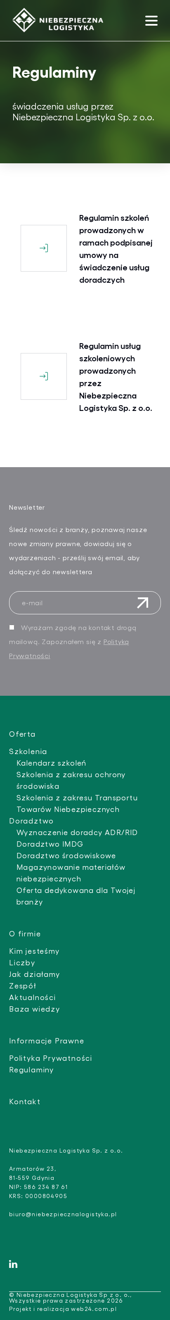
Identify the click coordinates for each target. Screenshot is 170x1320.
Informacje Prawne (47, 1040)
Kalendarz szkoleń (52, 762)
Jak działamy (34, 973)
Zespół (22, 985)
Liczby (22, 962)
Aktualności (32, 997)
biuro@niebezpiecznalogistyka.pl (63, 1213)
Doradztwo (31, 820)
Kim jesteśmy (34, 950)
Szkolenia (28, 751)
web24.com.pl (94, 1308)
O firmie (25, 933)
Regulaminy (31, 1069)
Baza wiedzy (34, 1008)
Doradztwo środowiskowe (66, 855)
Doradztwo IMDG (50, 843)
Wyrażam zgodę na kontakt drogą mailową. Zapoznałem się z (73, 641)
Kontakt (25, 1101)
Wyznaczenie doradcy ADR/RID (77, 832)
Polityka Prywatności (50, 1057)
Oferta (22, 733)
